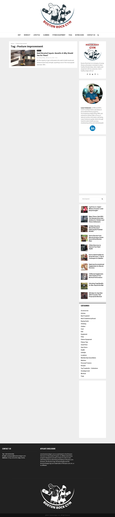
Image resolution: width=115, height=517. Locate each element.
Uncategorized (85, 371)
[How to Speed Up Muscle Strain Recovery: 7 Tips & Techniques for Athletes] (84, 257)
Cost (82, 329)
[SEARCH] (102, 199)
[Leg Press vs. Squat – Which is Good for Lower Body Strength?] (84, 209)
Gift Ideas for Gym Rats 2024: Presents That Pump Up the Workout (96, 294)
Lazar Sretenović (86, 108)
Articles (83, 313)
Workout (27, 35)
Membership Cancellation (88, 358)
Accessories (84, 310)
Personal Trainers (86, 363)
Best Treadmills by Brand (88, 318)
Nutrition (83, 360)
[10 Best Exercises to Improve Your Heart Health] (84, 248)
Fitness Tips (84, 342)
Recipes (83, 365)
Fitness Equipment (58, 35)
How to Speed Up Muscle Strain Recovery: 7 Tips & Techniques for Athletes (96, 256)
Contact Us (91, 35)
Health (83, 350)
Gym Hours (84, 347)
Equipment (84, 334)
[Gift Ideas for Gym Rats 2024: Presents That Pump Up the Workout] (84, 296)
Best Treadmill (85, 316)
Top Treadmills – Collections (89, 368)
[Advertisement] (92, 165)
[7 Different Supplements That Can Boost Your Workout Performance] (84, 276)
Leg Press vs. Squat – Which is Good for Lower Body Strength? (96, 208)
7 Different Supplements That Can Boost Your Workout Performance (96, 275)
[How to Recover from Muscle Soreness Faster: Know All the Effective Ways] (84, 238)
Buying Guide (79, 35)
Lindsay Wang (41, 57)
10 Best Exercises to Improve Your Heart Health (95, 247)
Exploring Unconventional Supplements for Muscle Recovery (96, 266)
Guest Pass (84, 344)
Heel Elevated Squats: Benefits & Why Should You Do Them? (55, 54)
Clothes (83, 326)
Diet (19, 35)
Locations (84, 355)
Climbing (46, 35)
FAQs (82, 337)
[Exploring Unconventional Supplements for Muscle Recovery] (84, 267)
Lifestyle (37, 35)
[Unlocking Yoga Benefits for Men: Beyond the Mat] (84, 286)
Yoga (70, 35)
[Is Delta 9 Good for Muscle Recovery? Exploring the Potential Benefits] (84, 229)
